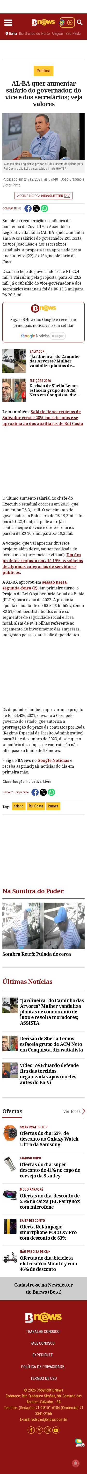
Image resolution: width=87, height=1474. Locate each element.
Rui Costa (36, 806)
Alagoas (58, 34)
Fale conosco (42, 1343)
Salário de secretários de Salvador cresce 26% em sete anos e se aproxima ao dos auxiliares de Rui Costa (42, 417)
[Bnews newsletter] (43, 195)
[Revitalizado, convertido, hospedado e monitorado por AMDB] (80, 1442)
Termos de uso (43, 1378)
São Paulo (73, 34)
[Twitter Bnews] (40, 1430)
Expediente (42, 1355)
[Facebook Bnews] (32, 1430)
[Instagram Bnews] (48, 1430)
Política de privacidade (42, 1366)
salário (18, 806)
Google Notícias (53, 760)
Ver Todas (72, 1111)
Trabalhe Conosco (42, 1331)
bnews (53, 806)
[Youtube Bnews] (55, 1430)
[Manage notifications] (76, 1463)
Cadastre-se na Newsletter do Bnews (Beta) (43, 1288)
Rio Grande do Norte (34, 34)
